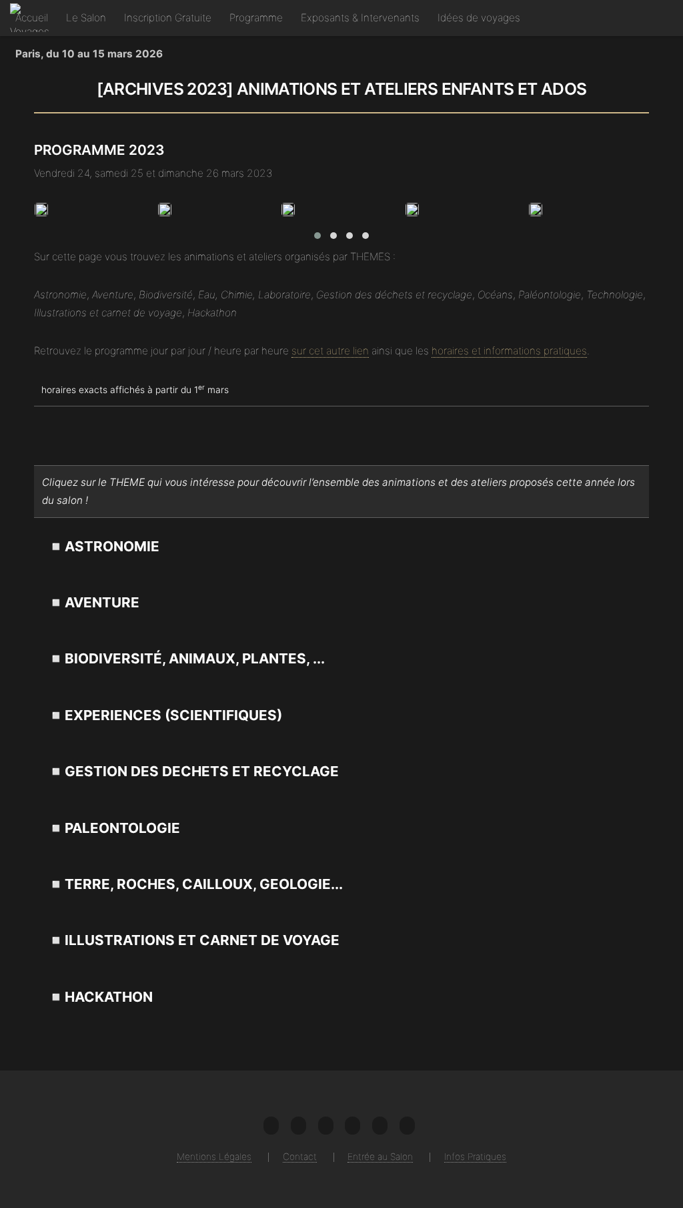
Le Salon (86, 17)
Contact (300, 1156)
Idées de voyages (479, 17)
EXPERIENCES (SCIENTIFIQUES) (173, 715)
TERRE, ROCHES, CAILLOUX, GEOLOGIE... (204, 884)
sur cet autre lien (330, 350)
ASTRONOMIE (112, 546)
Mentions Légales (214, 1156)
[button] (317, 235)
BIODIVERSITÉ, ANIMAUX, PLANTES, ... (195, 658)
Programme (256, 17)
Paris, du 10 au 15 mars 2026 (89, 53)
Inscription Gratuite (167, 17)
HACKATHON (109, 996)
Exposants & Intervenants (360, 17)
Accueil (31, 17)
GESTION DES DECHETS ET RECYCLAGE (202, 771)
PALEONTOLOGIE (122, 828)
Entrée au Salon (380, 1156)
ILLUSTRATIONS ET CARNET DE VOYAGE (202, 940)
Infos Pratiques (475, 1156)
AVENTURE (102, 602)
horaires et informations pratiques (509, 350)
